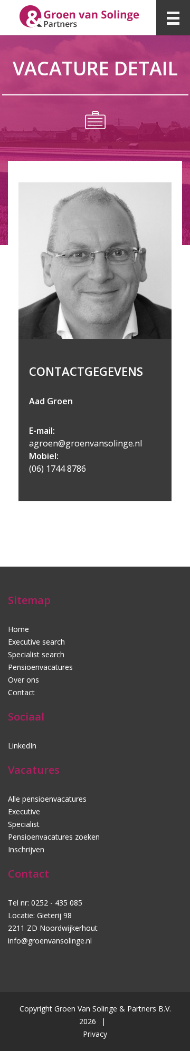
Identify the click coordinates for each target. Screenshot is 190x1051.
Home (18, 629)
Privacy (95, 1034)
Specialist (24, 824)
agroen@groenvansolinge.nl (85, 443)
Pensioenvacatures (40, 667)
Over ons (23, 680)
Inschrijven (26, 849)
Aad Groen (51, 401)
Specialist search (36, 654)
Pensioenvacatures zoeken (54, 837)
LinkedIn (22, 746)
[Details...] (97, 338)
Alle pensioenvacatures (47, 799)
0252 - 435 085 (56, 903)
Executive (24, 811)
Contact (21, 692)
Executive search (36, 642)
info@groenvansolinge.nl (50, 941)
